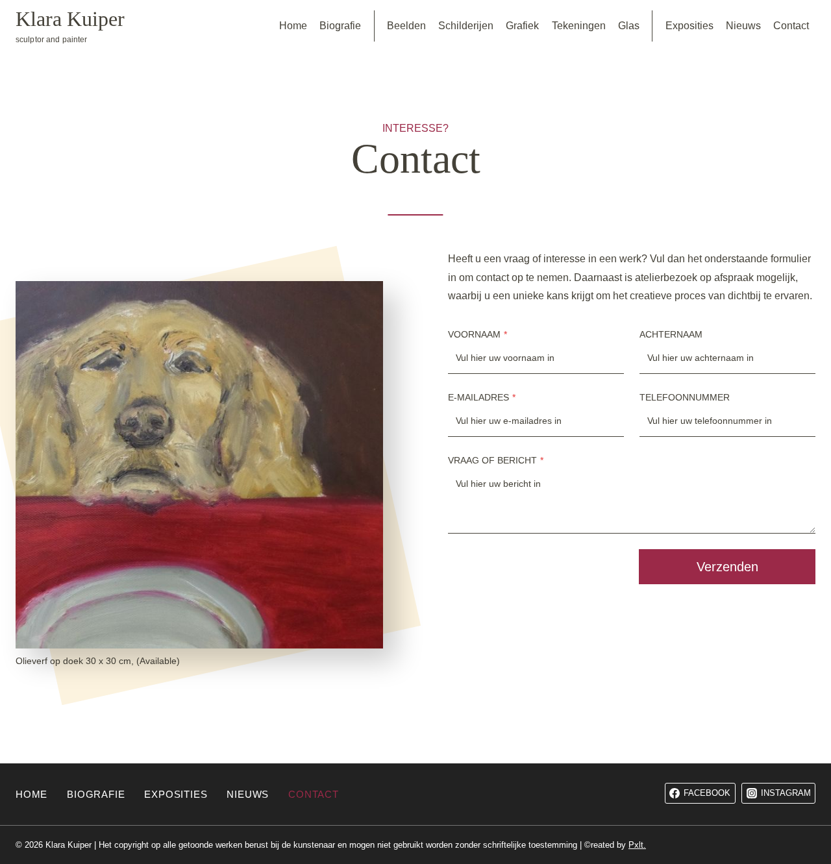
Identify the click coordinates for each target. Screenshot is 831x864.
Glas (628, 25)
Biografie (340, 25)
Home (293, 25)
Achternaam (670, 334)
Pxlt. (637, 845)
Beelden (406, 25)
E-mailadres (481, 397)
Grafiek (522, 25)
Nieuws (743, 25)
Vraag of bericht (495, 460)
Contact (791, 25)
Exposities (689, 25)
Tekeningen (579, 25)
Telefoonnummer (684, 397)
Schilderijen (465, 25)
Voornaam (477, 334)
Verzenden (727, 567)
